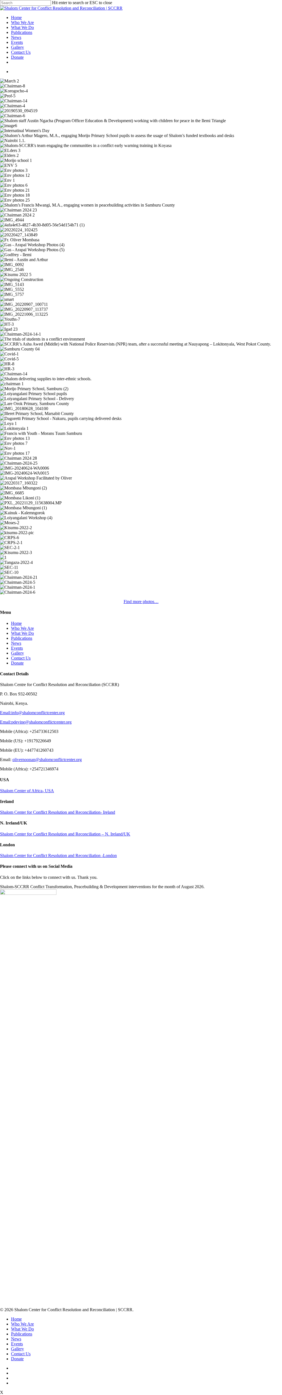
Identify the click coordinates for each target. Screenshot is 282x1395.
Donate (17, 57)
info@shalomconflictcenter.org (38, 712)
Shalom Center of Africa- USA (27, 790)
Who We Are (22, 22)
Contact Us (21, 52)
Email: (5, 712)
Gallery (17, 47)
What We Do (22, 27)
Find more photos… (141, 601)
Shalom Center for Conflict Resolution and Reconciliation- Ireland (57, 812)
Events (17, 42)
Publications (21, 32)
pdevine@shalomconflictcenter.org (41, 722)
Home (16, 17)
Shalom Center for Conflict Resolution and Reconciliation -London (58, 855)
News (16, 37)
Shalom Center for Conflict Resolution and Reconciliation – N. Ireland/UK (65, 834)
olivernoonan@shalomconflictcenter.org (47, 759)
